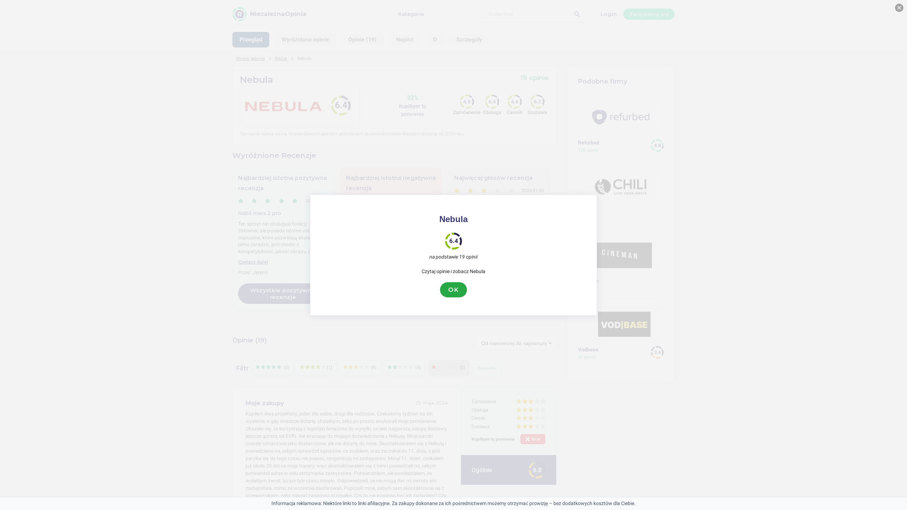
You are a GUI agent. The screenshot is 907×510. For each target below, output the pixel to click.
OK (453, 289)
